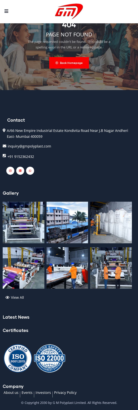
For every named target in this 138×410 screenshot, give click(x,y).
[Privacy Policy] (65, 394)
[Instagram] (10, 171)
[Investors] (43, 394)
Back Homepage (71, 62)
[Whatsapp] (30, 171)
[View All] (70, 299)
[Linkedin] (20, 171)
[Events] (27, 394)
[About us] (11, 394)
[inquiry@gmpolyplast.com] (69, 148)
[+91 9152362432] (69, 158)
